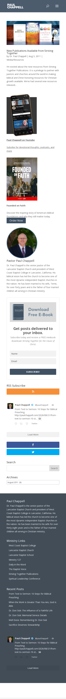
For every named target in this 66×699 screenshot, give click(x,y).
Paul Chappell (22, 404)
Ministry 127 (15, 559)
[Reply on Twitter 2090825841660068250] (16, 424)
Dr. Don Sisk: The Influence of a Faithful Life (30, 610)
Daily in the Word (17, 564)
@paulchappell (41, 405)
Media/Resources (15, 59)
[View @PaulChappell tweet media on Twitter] (40, 418)
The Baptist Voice (17, 569)
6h (53, 405)
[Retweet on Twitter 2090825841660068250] (22, 424)
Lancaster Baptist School (21, 555)
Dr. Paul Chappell (18, 56)
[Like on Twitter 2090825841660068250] (28, 424)
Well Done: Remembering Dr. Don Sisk (28, 620)
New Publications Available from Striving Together (30, 52)
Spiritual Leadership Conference (24, 578)
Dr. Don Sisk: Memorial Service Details (28, 615)
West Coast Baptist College (22, 545)
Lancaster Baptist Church (21, 550)
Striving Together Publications (23, 573)
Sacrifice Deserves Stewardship (24, 624)
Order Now (16, 220)
